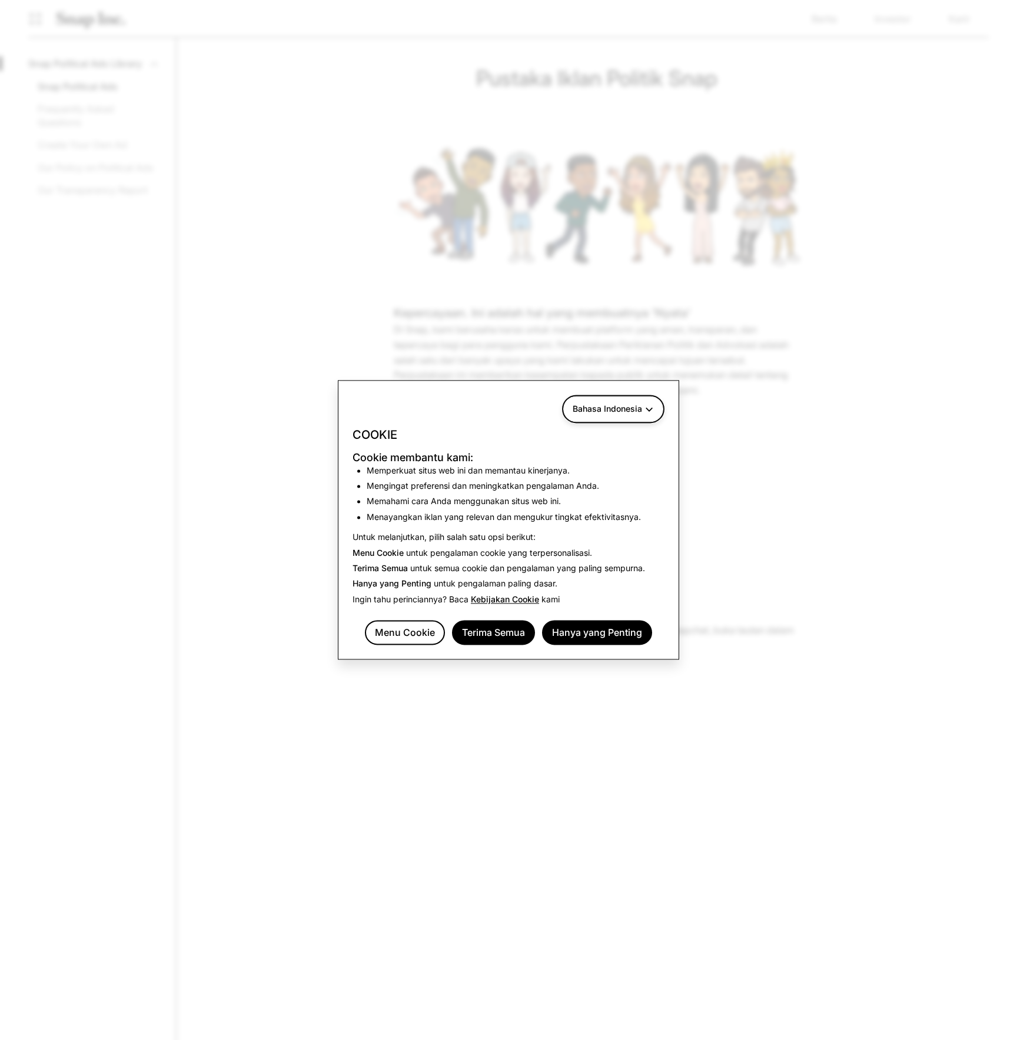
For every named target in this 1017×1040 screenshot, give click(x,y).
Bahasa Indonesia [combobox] (607, 409)
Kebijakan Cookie (505, 599)
